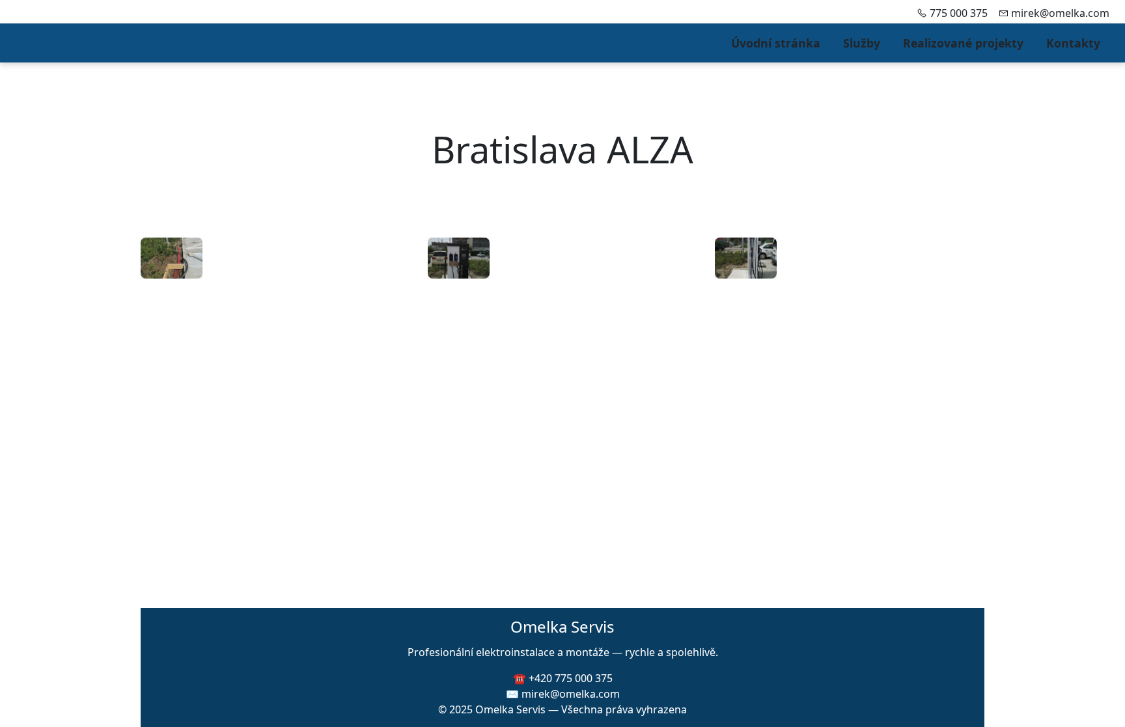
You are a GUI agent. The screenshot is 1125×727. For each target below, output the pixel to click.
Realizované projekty (963, 43)
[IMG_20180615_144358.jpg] (459, 258)
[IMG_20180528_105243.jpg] (171, 258)
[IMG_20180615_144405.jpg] (746, 258)
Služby (861, 43)
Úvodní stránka (775, 43)
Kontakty (1073, 43)
